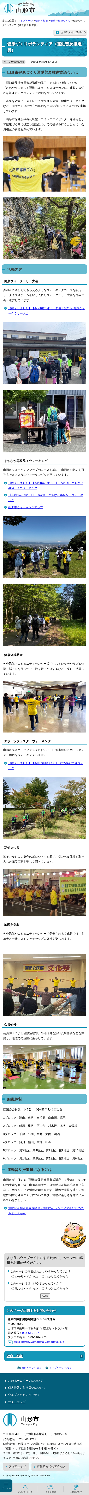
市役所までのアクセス (51, 1466)
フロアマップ (17, 1466)
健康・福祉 (41, 20)
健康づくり (64, 20)
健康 (53, 20)
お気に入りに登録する (73, 32)
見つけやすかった (26, 1288)
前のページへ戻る (31, 1367)
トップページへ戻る (60, 1367)
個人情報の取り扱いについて (27, 1387)
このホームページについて (25, 1380)
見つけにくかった (56, 1288)
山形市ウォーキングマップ (25, 507)
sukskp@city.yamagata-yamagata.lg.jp (39, 1341)
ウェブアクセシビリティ (24, 1394)
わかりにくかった (56, 1276)
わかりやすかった (26, 1276)
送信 (45, 1295)
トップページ (25, 20)
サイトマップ (16, 1402)
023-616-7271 (31, 1332)
